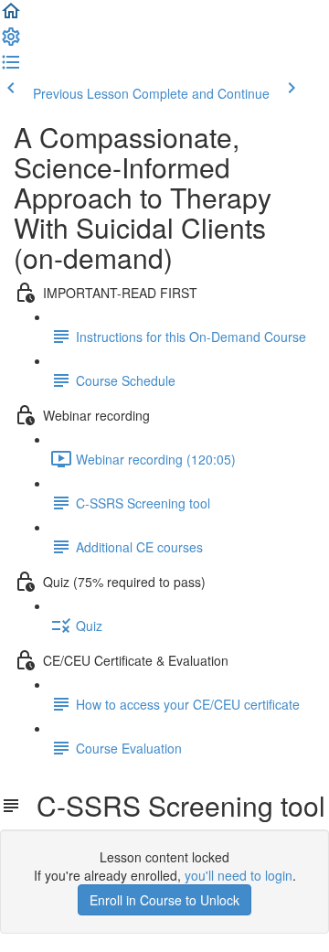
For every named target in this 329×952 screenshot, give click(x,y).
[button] (11, 16)
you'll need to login (238, 875)
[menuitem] (11, 42)
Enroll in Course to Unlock (164, 900)
